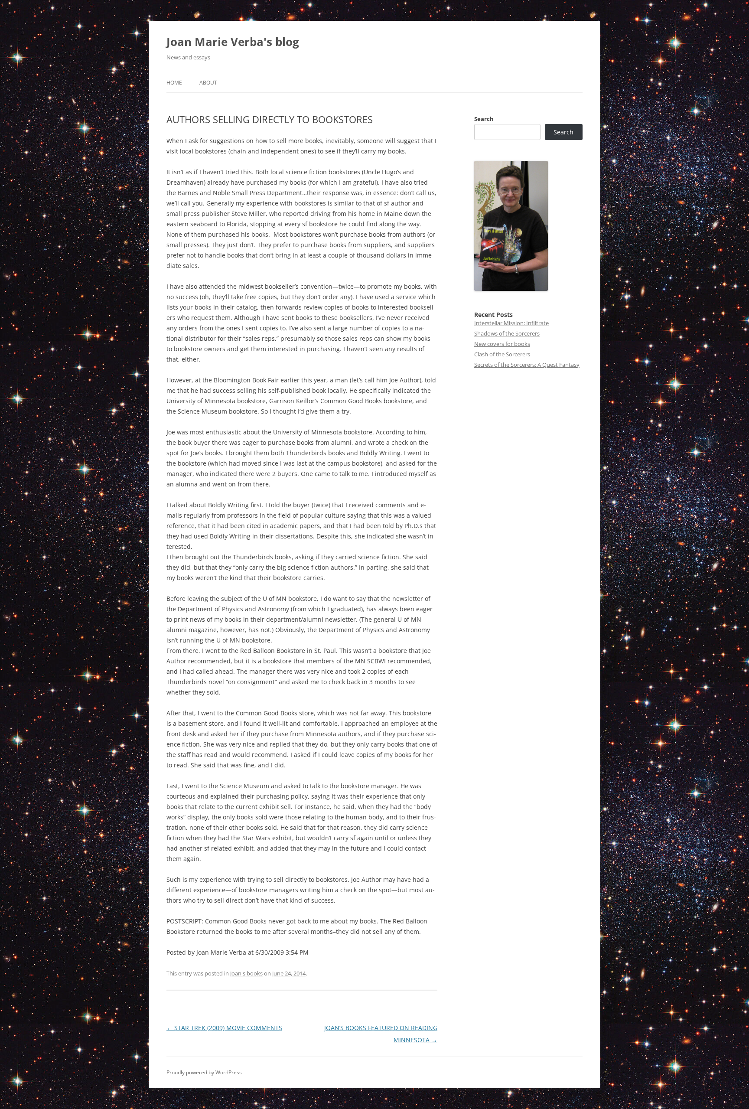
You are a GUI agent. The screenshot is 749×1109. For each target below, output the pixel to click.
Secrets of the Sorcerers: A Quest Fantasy (527, 365)
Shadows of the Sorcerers (507, 333)
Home (174, 82)
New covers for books (502, 344)
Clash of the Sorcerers (502, 354)
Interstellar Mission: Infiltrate (511, 323)
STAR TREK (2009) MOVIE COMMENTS (224, 1028)
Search (484, 119)
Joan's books (246, 973)
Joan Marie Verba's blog (232, 41)
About (208, 82)
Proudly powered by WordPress (204, 1072)
